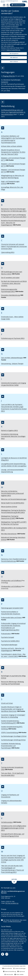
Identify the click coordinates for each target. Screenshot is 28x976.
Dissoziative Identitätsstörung (10, 295)
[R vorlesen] (2, 667)
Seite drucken (9, 974)
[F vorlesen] (2, 330)
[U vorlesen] (2, 786)
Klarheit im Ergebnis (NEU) (9, 430)
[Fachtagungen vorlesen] (2, 68)
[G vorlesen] (2, 349)
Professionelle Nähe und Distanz (11, 617)
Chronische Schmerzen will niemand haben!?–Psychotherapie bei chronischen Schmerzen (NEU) (14, 246)
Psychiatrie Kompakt (7, 637)
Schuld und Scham (7, 703)
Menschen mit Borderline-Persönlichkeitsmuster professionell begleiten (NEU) (12, 493)
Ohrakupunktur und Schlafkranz (11, 580)
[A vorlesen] (2, 127)
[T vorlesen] (2, 759)
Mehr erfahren (14, 61)
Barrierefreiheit (8, 968)
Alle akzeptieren (14, 53)
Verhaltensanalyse (7, 822)
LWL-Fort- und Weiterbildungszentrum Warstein (9, 1)
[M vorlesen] (2, 483)
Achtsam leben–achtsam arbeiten (11, 146)
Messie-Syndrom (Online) (9, 506)
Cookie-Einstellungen (20, 968)
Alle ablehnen (14, 57)
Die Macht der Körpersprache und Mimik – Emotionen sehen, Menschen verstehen (14, 283)
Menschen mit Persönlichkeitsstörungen (13, 499)
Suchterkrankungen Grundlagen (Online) (13, 736)
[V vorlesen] (2, 814)
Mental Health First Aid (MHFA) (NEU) (12, 503)
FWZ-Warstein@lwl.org (11, 903)
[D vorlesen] (2, 263)
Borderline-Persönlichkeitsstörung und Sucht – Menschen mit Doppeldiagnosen (13, 223)
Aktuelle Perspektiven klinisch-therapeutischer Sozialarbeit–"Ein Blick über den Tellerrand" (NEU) (13, 152)
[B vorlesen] (2, 200)
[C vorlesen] (2, 236)
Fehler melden (20, 974)
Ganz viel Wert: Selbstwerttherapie (12, 358)
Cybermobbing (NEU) (7, 252)
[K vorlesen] (2, 422)
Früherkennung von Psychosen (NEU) (12, 338)
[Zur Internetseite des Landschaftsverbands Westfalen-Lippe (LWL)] (24, 1)
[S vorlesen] (2, 695)
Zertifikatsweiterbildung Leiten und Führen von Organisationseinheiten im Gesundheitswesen (13, 112)
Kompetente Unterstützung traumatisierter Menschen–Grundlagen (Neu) (13, 436)
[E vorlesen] (2, 308)
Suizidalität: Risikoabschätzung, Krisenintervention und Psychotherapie (11, 746)
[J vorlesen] (2, 396)
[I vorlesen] (2, 374)
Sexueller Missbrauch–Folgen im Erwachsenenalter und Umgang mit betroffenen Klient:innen (12, 709)
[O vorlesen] (2, 572)
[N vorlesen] (2, 550)
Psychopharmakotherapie (9, 645)
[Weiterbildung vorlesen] (2, 101)
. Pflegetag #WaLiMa (8, 76)
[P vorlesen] (2, 599)
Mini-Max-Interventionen (9, 534)
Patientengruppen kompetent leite (12, 608)
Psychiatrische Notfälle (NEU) (10, 641)
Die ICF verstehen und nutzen (10, 277)
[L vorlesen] (2, 449)
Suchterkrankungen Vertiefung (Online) (13, 740)
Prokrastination (6, 633)
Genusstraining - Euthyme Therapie (12, 363)
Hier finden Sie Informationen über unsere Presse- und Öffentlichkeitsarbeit (14, 920)
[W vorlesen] (2, 847)
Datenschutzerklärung (13, 50)
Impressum (22, 971)
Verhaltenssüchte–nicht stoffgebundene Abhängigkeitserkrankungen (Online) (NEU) (13, 828)
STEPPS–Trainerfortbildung (9, 732)
